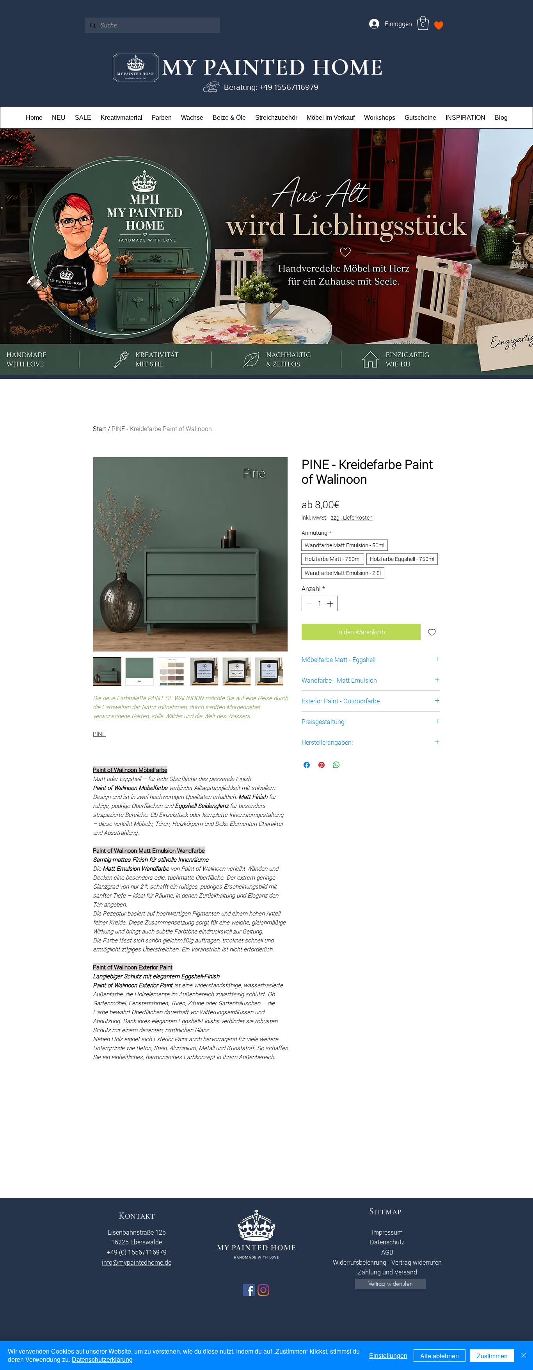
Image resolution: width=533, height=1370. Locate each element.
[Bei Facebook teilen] (306, 765)
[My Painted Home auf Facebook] (249, 1290)
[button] (423, 23)
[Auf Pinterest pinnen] (321, 765)
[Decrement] (308, 603)
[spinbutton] (319, 603)
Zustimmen (492, 1355)
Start (99, 428)
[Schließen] (523, 1355)
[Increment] (330, 603)
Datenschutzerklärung (102, 1359)
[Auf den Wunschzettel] (432, 632)
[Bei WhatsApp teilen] (336, 765)
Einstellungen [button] (388, 1355)
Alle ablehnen (439, 1355)
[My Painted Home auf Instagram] (263, 1290)
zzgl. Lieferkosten (352, 517)
